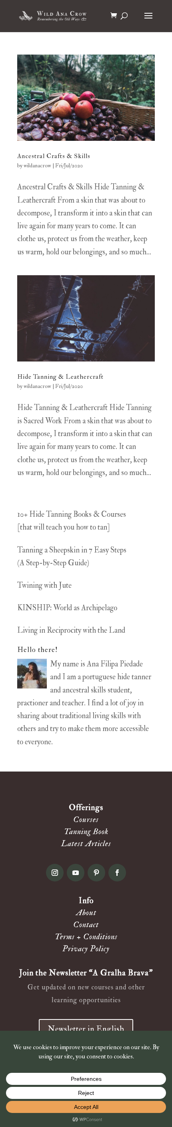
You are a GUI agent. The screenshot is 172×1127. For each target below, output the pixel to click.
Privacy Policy (86, 949)
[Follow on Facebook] (117, 872)
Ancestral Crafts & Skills (53, 156)
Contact (86, 925)
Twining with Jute (44, 585)
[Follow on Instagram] (55, 872)
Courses (86, 819)
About (86, 913)
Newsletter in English (86, 1029)
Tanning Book (86, 831)
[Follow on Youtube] (75, 872)
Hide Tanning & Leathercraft (60, 377)
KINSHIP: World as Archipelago (67, 608)
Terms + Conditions (86, 937)
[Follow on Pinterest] (96, 872)
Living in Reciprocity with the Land (71, 630)
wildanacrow (37, 165)
